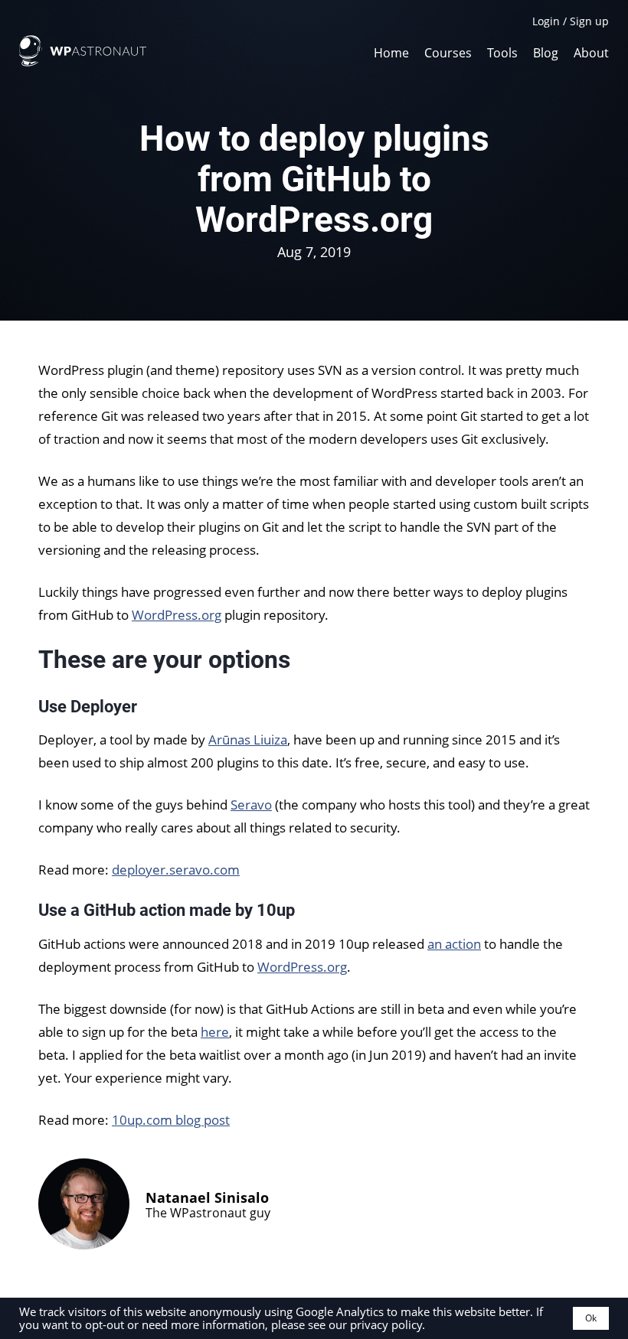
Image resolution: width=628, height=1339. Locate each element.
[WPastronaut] (83, 62)
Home (391, 52)
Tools (502, 52)
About (591, 52)
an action (454, 944)
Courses (448, 52)
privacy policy (386, 1324)
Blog (545, 52)
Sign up (589, 21)
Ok (591, 1317)
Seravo (251, 804)
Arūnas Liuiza (247, 739)
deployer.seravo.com (176, 869)
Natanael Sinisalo (207, 1197)
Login (546, 21)
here (215, 1032)
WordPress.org (176, 615)
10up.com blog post (171, 1120)
